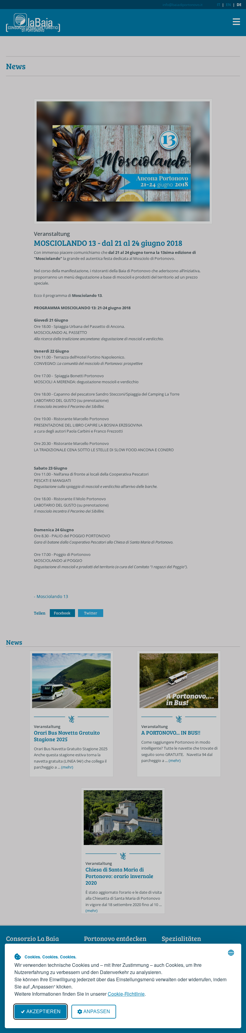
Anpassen (96, 1011)
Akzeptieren (43, 1011)
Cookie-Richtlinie (126, 993)
